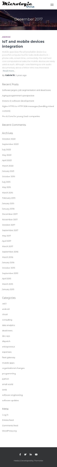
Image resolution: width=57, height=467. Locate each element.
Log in (5, 415)
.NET (4, 303)
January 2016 (8, 262)
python (5, 379)
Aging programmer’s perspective (18, 95)
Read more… (9, 70)
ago (21, 75)
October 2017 (8, 225)
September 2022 (10, 144)
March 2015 (7, 284)
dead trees (7, 330)
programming (9, 373)
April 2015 (6, 278)
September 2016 (10, 251)
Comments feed (10, 425)
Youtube (36, 454)
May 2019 (6, 187)
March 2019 (7, 192)
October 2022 (8, 139)
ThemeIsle (38, 460)
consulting (7, 320)
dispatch (6, 341)
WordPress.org (9, 431)
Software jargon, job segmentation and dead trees (26, 90)
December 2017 (10, 214)
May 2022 (6, 155)
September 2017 (10, 230)
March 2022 (7, 165)
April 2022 (7, 160)
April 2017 (6, 241)
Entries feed (8, 420)
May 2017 (6, 235)
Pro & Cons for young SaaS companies (21, 116)
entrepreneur (8, 346)
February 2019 (8, 198)
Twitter (25, 454)
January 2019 (8, 203)
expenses (6, 352)
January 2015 (8, 289)
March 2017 (7, 246)
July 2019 (6, 182)
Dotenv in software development (18, 101)
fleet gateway (8, 357)
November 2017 (10, 219)
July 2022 (6, 149)
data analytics (8, 325)
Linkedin (30, 454)
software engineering (12, 395)
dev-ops (6, 336)
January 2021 (8, 171)
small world (7, 384)
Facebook (20, 454)
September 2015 (10, 273)
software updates (10, 400)
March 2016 (7, 257)
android (6, 37)
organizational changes (13, 368)
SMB (4, 389)
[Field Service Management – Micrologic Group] (19, 5)
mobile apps (8, 363)
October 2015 (8, 268)
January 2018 (8, 209)
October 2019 (8, 176)
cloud (4, 314)
